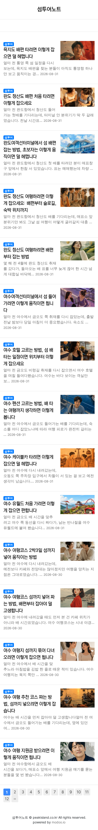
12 (7, 798)
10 (79, 791)
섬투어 (9, 44)
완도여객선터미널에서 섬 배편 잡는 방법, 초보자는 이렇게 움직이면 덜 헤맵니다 (29, 149)
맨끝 (14, 798)
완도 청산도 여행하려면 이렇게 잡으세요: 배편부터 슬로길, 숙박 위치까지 (29, 203)
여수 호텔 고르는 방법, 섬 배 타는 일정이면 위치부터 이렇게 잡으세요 (28, 357)
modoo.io (58, 822)
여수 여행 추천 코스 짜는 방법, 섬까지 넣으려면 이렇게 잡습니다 (29, 704)
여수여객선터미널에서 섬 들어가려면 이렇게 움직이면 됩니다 (29, 303)
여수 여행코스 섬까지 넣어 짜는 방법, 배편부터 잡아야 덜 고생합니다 (28, 603)
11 (87, 791)
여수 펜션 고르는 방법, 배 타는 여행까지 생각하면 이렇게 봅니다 (28, 410)
